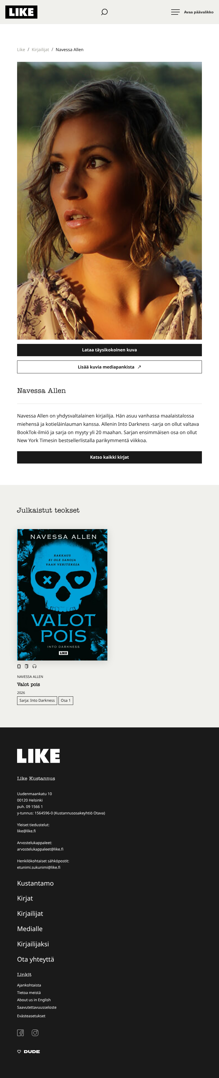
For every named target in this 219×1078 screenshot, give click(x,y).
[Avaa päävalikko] (192, 12)
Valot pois (28, 685)
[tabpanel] (109, 428)
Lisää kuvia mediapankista (106, 367)
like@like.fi (26, 831)
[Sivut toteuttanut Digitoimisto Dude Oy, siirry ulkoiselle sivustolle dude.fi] (28, 1052)
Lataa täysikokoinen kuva (109, 350)
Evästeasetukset (31, 1016)
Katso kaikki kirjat (109, 457)
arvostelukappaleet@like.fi (40, 849)
